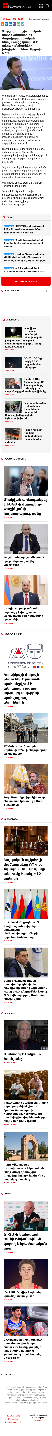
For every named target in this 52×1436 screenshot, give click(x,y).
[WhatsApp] (18, 24)
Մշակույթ (9, 1013)
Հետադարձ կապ (13, 1416)
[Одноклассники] (2, 24)
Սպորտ (7, 1194)
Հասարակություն (13, 634)
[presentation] (41, 291)
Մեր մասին (13, 1419)
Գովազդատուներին (13, 1422)
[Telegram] (22, 24)
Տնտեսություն (12, 819)
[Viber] (14, 24)
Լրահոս (9, 217)
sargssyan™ (39, 1420)
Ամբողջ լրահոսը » (26, 281)
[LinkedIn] (10, 24)
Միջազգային (12, 320)
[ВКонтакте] (6, 24)
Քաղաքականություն (39, 19)
